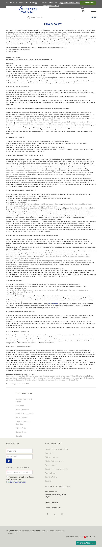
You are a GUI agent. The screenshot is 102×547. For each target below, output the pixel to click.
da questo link (53, 304)
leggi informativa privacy (16, 482)
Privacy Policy (21, 428)
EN (95, 17)
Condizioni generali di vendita (24, 400)
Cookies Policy (21, 432)
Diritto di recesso (22, 410)
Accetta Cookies (87, 3)
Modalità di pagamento (25, 414)
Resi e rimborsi (21, 418)
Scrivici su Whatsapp (86, 543)
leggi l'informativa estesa (69, 3)
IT (92, 17)
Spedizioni (20, 406)
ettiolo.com (90, 537)
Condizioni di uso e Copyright (23, 423)
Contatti (19, 436)
